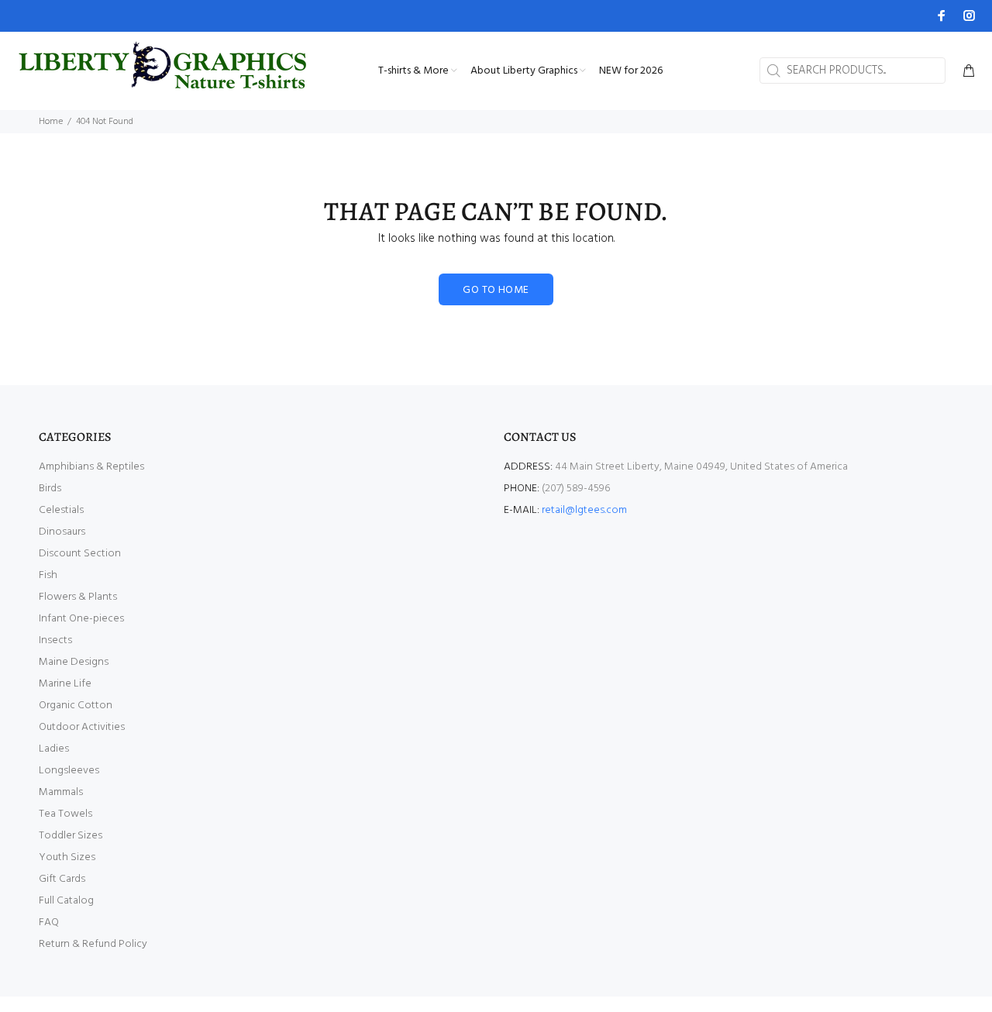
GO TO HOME (496, 290)
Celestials (61, 510)
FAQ (49, 922)
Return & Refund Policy (93, 944)
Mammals (61, 792)
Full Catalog (66, 901)
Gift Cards (62, 879)
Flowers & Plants (78, 597)
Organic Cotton (75, 705)
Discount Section (80, 554)
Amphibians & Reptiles (91, 467)
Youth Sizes (67, 857)
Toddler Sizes (70, 836)
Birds (50, 488)
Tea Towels (65, 814)
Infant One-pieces (81, 619)
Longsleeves (69, 771)
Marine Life (65, 684)
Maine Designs (73, 662)
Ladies (54, 749)
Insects (55, 640)
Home (51, 121)
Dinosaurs (62, 532)
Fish (48, 575)
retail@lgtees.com (584, 510)
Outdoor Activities (82, 727)
